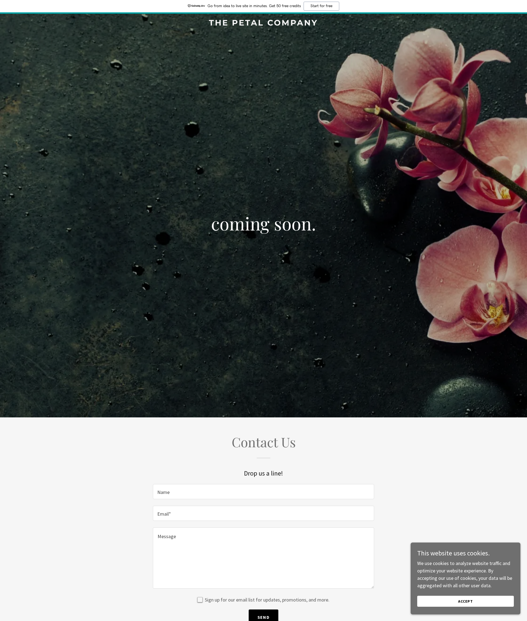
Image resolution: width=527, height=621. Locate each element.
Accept (465, 601)
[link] (263, 24)
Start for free (321, 6)
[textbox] (263, 491)
